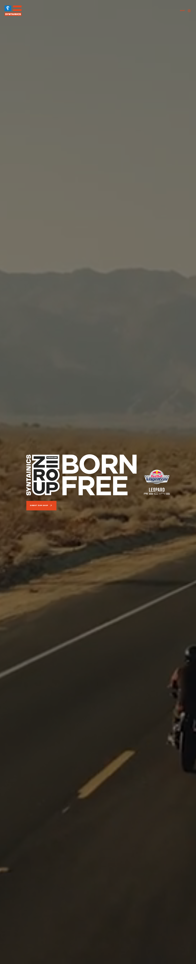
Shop (182, 10)
